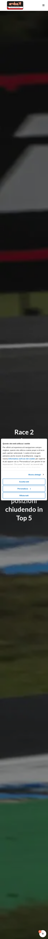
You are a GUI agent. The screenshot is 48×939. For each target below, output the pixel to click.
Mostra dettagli (34, 475)
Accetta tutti (24, 482)
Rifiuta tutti (24, 496)
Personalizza (22, 489)
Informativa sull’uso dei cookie (21, 459)
